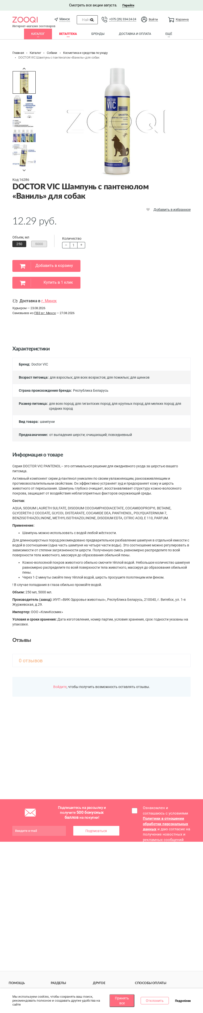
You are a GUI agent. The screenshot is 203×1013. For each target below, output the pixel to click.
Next (24, 170)
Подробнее (183, 1001)
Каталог (38, 34)
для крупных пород (127, 404)
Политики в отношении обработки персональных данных (165, 823)
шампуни (47, 422)
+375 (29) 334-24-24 (122, 19)
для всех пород (61, 404)
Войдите (60, 687)
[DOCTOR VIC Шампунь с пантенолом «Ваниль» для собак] (24, 82)
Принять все (122, 1000)
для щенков (140, 377)
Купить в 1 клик (58, 282)
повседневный (120, 435)
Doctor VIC (39, 364)
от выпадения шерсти (67, 435)
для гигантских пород (92, 404)
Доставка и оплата (135, 34)
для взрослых (61, 377)
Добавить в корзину (54, 265)
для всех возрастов (89, 377)
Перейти (128, 5)
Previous (24, 68)
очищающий (96, 435)
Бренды (97, 34)
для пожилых (118, 377)
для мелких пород (159, 404)
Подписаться (96, 831)
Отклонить (155, 1001)
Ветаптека (68, 34)
